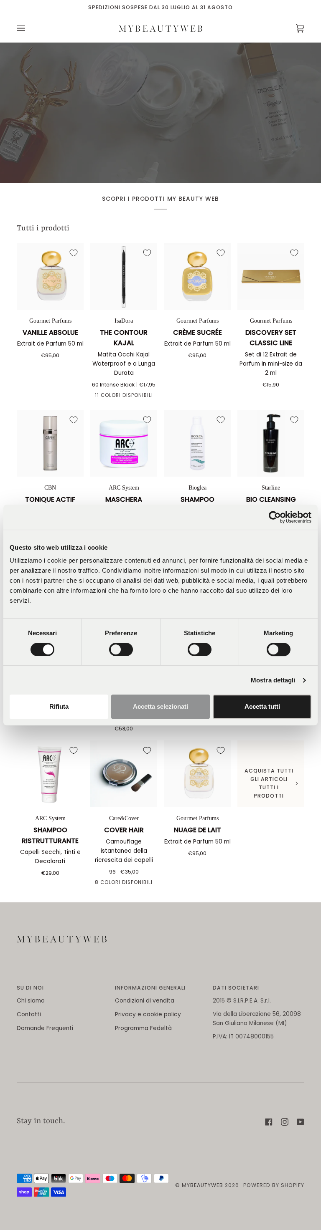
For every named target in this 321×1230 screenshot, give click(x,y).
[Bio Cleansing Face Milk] (270, 443)
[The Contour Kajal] (123, 276)
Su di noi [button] (30, 987)
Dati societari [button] (236, 987)
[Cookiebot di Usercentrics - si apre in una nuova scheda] (274, 517)
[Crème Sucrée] (197, 276)
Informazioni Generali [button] (150, 987)
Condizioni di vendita (144, 1001)
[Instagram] (284, 1122)
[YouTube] (300, 1122)
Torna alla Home (160, 143)
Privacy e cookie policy (148, 1014)
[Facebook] (269, 1122)
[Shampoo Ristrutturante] (50, 773)
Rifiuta (59, 706)
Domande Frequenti (45, 1028)
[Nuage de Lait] (197, 773)
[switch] (121, 649)
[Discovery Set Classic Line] (270, 276)
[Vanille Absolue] (50, 276)
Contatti (29, 1014)
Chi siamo (31, 1001)
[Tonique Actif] (50, 443)
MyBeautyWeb (202, 1185)
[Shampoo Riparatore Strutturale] (197, 443)
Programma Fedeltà (143, 1028)
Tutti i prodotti (43, 228)
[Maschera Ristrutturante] (123, 443)
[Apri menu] (29, 28)
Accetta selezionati (160, 706)
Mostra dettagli (273, 680)
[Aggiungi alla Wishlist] (74, 253)
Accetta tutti (262, 706)
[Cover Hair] (123, 773)
